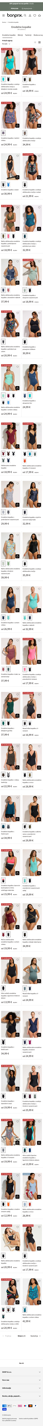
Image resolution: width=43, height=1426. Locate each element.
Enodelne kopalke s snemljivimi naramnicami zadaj (31, 888)
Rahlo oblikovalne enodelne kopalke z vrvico (32, 781)
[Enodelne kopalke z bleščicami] (10, 1024)
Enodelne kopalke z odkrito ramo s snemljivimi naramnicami (32, 834)
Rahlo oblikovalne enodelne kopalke (10, 1262)
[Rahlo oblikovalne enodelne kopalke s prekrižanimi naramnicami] (10, 218)
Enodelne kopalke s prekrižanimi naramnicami (10, 518)
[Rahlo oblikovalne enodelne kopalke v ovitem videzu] (10, 377)
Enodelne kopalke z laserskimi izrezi (7, 1102)
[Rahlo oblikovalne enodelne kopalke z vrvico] (32, 757)
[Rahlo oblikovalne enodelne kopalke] (10, 1237)
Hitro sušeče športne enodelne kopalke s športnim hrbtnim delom (31, 1157)
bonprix (8, 1415)
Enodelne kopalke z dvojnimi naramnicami (30, 296)
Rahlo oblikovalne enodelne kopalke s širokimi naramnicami (10, 571)
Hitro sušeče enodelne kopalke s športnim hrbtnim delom (10, 995)
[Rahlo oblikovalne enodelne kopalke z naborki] (32, 599)
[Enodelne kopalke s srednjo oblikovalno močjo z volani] (32, 166)
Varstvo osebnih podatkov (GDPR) (28, 1419)
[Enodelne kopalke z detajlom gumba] (10, 705)
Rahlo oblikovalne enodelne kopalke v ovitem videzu (10, 408)
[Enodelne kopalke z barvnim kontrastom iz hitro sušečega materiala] (10, 862)
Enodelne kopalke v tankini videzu (10, 139)
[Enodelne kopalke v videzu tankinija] (10, 757)
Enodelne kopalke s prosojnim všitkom (29, 348)
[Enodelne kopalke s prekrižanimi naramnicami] (10, 494)
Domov (4, 22)
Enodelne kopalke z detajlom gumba (7, 729)
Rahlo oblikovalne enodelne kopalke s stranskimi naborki (10, 296)
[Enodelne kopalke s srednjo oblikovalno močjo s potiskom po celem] (32, 218)
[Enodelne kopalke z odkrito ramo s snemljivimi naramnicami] (32, 808)
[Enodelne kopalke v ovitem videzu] (10, 599)
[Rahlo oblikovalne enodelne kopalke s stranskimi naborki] (10, 272)
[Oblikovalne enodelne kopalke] (10, 436)
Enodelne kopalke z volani (10, 190)
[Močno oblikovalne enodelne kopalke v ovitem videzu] (10, 916)
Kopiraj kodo (28, 8)
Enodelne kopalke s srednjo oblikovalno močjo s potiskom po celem (32, 243)
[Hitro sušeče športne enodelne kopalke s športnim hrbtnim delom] (32, 1132)
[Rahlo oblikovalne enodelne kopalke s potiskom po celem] (10, 323)
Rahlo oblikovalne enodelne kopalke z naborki (32, 624)
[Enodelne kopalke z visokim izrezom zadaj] (10, 1186)
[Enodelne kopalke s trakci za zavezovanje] (10, 651)
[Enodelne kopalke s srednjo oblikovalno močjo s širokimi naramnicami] (32, 1078)
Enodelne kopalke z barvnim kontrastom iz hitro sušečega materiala (10, 887)
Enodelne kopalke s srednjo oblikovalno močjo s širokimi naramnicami (32, 1103)
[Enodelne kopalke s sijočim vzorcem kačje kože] (32, 494)
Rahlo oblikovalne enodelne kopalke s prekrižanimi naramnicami (10, 243)
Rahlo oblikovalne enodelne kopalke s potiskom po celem (10, 349)
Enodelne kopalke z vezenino (29, 85)
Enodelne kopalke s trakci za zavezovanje (10, 675)
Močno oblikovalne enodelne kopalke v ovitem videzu (10, 941)
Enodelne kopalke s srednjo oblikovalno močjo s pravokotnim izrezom (32, 676)
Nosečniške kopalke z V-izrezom (30, 729)
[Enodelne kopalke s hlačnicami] (10, 808)
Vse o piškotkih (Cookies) (9, 1421)
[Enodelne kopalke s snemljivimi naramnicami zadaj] (32, 862)
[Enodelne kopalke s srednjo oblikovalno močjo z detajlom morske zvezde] (10, 61)
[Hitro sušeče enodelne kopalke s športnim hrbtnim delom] (10, 970)
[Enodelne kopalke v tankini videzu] (10, 115)
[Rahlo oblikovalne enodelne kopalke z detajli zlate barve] (32, 916)
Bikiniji (20, 35)
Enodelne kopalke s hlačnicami (7, 832)
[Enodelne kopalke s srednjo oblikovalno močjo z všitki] (10, 1291)
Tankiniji (28, 35)
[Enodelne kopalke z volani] (10, 166)
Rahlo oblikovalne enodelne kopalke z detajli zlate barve (32, 940)
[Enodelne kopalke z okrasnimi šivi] (32, 377)
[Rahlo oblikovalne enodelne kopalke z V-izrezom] (32, 436)
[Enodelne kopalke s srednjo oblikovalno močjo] (32, 115)
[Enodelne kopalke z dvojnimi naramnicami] (32, 272)
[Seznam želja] (35, 15)
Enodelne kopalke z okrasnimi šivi (29, 402)
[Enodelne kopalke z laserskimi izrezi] (10, 1078)
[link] (8, 1336)
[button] (39, 15)
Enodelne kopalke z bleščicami (7, 1048)
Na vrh (21, 1363)
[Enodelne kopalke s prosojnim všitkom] (32, 323)
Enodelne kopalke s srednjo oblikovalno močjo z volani (32, 191)
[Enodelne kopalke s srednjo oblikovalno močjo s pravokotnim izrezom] (32, 651)
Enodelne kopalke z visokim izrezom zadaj (10, 1210)
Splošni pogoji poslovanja (9, 1419)
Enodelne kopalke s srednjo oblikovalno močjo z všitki (10, 1322)
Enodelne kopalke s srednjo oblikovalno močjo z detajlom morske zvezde (10, 86)
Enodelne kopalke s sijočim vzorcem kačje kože (32, 518)
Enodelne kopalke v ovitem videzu (10, 624)
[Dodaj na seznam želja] (17, 50)
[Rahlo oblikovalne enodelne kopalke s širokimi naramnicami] (10, 545)
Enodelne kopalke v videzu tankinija (10, 781)
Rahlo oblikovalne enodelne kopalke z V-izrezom (32, 467)
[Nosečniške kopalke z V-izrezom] (32, 705)
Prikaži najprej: (7, 41)
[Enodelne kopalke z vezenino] (32, 61)
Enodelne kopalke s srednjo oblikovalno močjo (32, 139)
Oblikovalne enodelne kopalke (8, 466)
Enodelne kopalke (13, 22)
